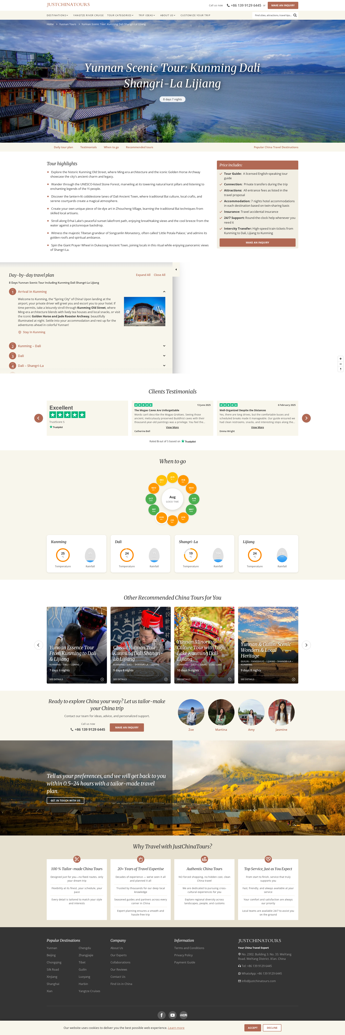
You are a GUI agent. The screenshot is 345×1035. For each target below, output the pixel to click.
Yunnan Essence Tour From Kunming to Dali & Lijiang (72, 653)
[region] (172, 318)
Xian (49, 991)
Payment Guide (184, 962)
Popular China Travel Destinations (276, 147)
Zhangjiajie (86, 955)
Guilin (83, 969)
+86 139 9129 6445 (246, 5)
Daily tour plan (63, 147)
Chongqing (54, 962)
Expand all (143, 275)
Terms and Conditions (189, 948)
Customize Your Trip (196, 15)
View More (172, 427)
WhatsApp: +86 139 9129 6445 (262, 973)
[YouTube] (173, 1015)
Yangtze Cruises (89, 991)
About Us (166, 15)
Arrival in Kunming (32, 291)
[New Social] (184, 1015)
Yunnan (52, 948)
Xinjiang (52, 977)
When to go (111, 147)
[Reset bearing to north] (340, 369)
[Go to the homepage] (68, 4)
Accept (252, 1027)
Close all (159, 275)
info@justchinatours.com (259, 981)
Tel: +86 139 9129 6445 (257, 966)
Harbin (83, 984)
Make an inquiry (283, 5)
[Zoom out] (340, 364)
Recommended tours (139, 147)
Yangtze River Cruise (88, 15)
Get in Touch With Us (65, 800)
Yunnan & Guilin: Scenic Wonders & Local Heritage (266, 650)
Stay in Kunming (34, 332)
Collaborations (120, 962)
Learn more (176, 1028)
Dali (21, 356)
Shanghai (53, 984)
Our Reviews (119, 969)
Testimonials (88, 147)
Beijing (51, 955)
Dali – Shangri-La (31, 365)
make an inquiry (257, 242)
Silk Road (53, 969)
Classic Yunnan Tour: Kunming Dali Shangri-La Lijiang (138, 653)
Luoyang (84, 977)
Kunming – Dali (29, 346)
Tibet (82, 962)
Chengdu (85, 948)
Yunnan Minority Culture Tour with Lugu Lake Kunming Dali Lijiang (201, 650)
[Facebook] (162, 1015)
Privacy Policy (183, 955)
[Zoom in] (340, 358)
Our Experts (119, 955)
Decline (272, 1027)
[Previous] (128, 311)
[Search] (295, 15)
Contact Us (118, 977)
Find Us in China (121, 984)
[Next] (161, 311)
